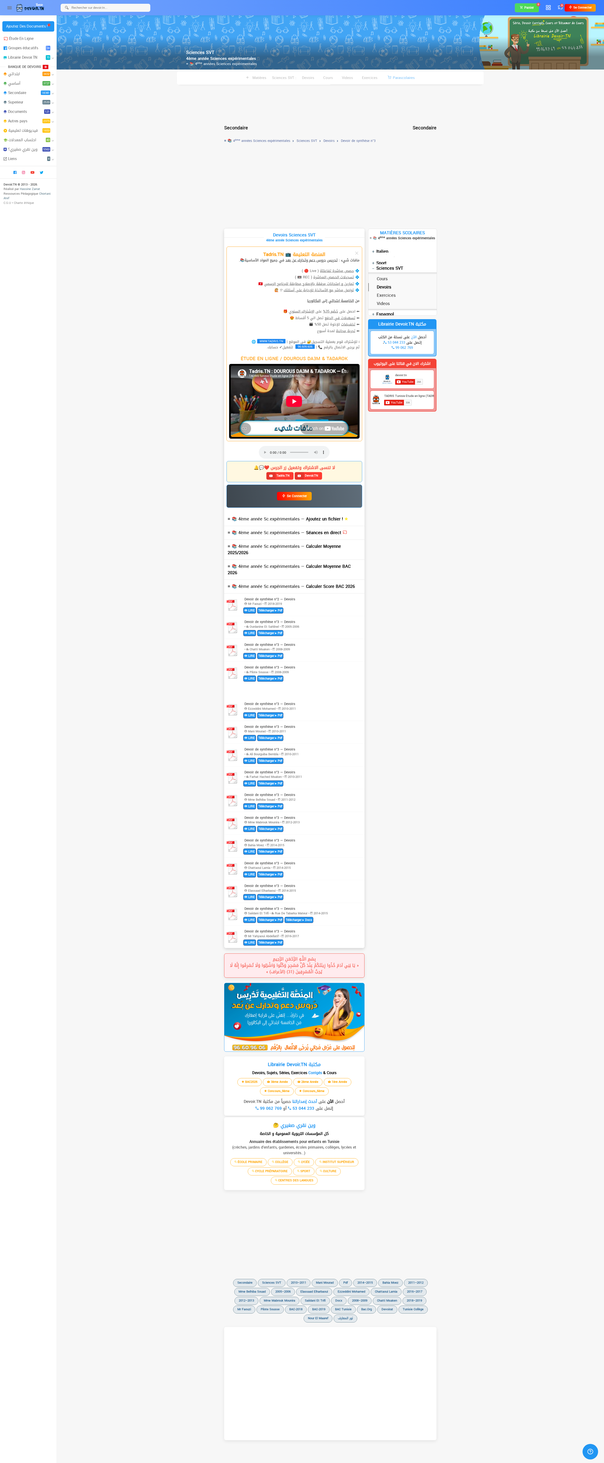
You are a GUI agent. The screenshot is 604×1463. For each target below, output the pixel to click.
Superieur (29, 102)
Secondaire (29, 92)
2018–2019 (414, 1300)
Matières (258, 77)
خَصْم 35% (330, 311)
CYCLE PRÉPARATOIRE (271, 1171)
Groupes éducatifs (29, 48)
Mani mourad (325, 1283)
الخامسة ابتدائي (341, 300)
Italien (382, 251)
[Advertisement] (330, 102)
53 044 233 (302, 1108)
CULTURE (329, 1171)
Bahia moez (390, 1283)
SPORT (304, 1171)
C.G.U (7, 203)
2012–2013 (246, 1300)
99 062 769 (270, 1108)
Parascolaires (404, 77)
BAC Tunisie (343, 1309)
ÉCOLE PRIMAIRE (249, 1162)
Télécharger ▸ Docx (299, 920)
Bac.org (366, 1309)
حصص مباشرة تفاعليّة (337, 271)
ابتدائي (29, 74)
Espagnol (385, 314)
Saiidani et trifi (315, 1300)
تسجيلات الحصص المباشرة (333, 277)
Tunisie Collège (413, 1309)
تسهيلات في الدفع (340, 318)
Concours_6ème (313, 1091)
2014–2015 (365, 1283)
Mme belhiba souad (252, 1291)
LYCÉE (305, 1162)
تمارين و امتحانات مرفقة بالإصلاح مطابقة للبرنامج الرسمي (309, 283)
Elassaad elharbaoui (314, 1291)
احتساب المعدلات (29, 140)
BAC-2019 (318, 1309)
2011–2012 (416, 1283)
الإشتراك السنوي (301, 311)
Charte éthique (24, 203)
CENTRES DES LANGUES (295, 1180)
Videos (347, 77)
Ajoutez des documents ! (27, 26)
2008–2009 (359, 1300)
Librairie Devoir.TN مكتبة (402, 324)
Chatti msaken (387, 1300)
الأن (330, 1101)
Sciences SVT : (284, 77)
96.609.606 (305, 346)
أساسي (29, 83)
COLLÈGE (281, 1162)
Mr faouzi (244, 1309)
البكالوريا (314, 300)
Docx (338, 1300)
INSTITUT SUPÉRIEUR (338, 1162)
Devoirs (308, 77)
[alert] (294, 1017)
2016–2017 (414, 1291)
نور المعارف (345, 1318)
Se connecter (582, 7)
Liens (29, 158)
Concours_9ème (278, 1091)
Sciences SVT (389, 268)
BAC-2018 (295, 1309)
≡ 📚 (286, 519)
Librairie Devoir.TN (29, 57)
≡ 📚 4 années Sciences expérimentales (221, 64)
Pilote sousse (270, 1309)
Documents (29, 111)
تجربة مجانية (345, 331)
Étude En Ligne (21, 38)
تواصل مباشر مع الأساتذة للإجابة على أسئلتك (319, 290)
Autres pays (29, 121)
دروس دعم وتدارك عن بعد (305, 260)
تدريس (332, 260)
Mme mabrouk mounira (279, 1300)
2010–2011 (298, 1283)
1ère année (339, 1082)
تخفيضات (348, 324)
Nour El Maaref (318, 1318)
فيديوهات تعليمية (29, 130)
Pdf (345, 1283)
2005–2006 (283, 1291)
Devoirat (387, 1309)
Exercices (370, 77)
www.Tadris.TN (271, 341)
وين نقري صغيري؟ (29, 149)
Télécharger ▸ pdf (270, 610)
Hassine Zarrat (30, 189)
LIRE (251, 610)
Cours (328, 77)
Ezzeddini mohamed (351, 1291)
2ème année (309, 1082)
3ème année (279, 1082)
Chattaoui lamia (386, 1291)
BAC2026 (250, 1082)
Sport (381, 263)
